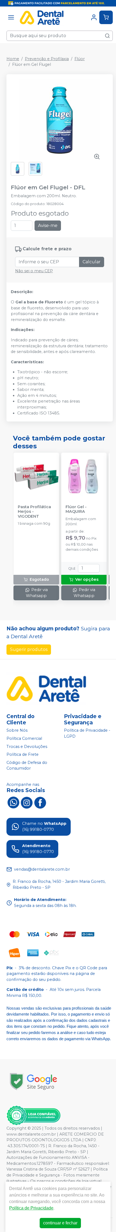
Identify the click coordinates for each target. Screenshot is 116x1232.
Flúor (79, 58)
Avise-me (47, 225)
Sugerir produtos (28, 649)
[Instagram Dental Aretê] (26, 801)
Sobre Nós (17, 730)
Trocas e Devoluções (26, 746)
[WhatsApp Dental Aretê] (13, 801)
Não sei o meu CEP (34, 270)
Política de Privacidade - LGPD (87, 733)
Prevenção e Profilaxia (47, 58)
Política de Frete (22, 754)
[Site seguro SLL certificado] (33, 1082)
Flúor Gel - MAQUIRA (76, 509)
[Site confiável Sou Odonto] (33, 1115)
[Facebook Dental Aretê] (40, 801)
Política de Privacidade (31, 1208)
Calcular (92, 261)
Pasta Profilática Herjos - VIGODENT (34, 512)
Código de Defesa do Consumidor (26, 765)
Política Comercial (24, 738)
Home (12, 58)
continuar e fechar (60, 1223)
